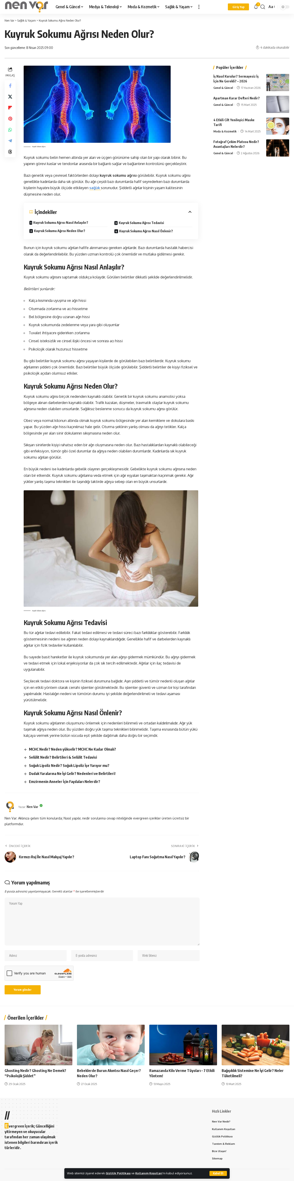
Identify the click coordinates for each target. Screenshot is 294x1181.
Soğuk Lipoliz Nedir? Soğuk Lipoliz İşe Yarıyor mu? (69, 765)
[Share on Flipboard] (10, 107)
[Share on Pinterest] (10, 118)
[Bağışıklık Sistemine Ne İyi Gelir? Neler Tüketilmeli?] (255, 1045)
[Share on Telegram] (10, 140)
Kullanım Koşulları (148, 1173)
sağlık (95, 187)
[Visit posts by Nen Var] (10, 807)
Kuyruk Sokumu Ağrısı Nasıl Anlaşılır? (60, 222)
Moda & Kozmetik (225, 131)
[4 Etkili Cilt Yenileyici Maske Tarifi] (277, 126)
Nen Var (32, 807)
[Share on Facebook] (10, 85)
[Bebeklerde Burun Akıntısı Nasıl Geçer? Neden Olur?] (111, 1045)
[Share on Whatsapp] (10, 129)
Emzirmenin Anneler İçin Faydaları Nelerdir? (64, 781)
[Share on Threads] (10, 151)
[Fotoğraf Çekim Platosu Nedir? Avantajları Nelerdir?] (277, 148)
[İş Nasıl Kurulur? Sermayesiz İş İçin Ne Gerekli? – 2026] (277, 82)
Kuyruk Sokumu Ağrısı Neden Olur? (59, 231)
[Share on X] (10, 96)
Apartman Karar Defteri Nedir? (236, 98)
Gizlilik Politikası (118, 1173)
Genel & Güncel (223, 88)
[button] (218, 1173)
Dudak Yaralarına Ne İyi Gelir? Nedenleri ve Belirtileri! (72, 773)
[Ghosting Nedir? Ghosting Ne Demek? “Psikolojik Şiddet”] (38, 1045)
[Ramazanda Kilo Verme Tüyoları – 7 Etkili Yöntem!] (183, 1045)
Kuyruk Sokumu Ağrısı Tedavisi (141, 223)
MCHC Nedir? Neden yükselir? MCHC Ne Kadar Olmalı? (72, 749)
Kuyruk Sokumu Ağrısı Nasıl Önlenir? (146, 231)
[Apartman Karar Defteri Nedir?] (277, 104)
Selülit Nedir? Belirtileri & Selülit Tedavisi (63, 757)
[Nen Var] (26, 7)
